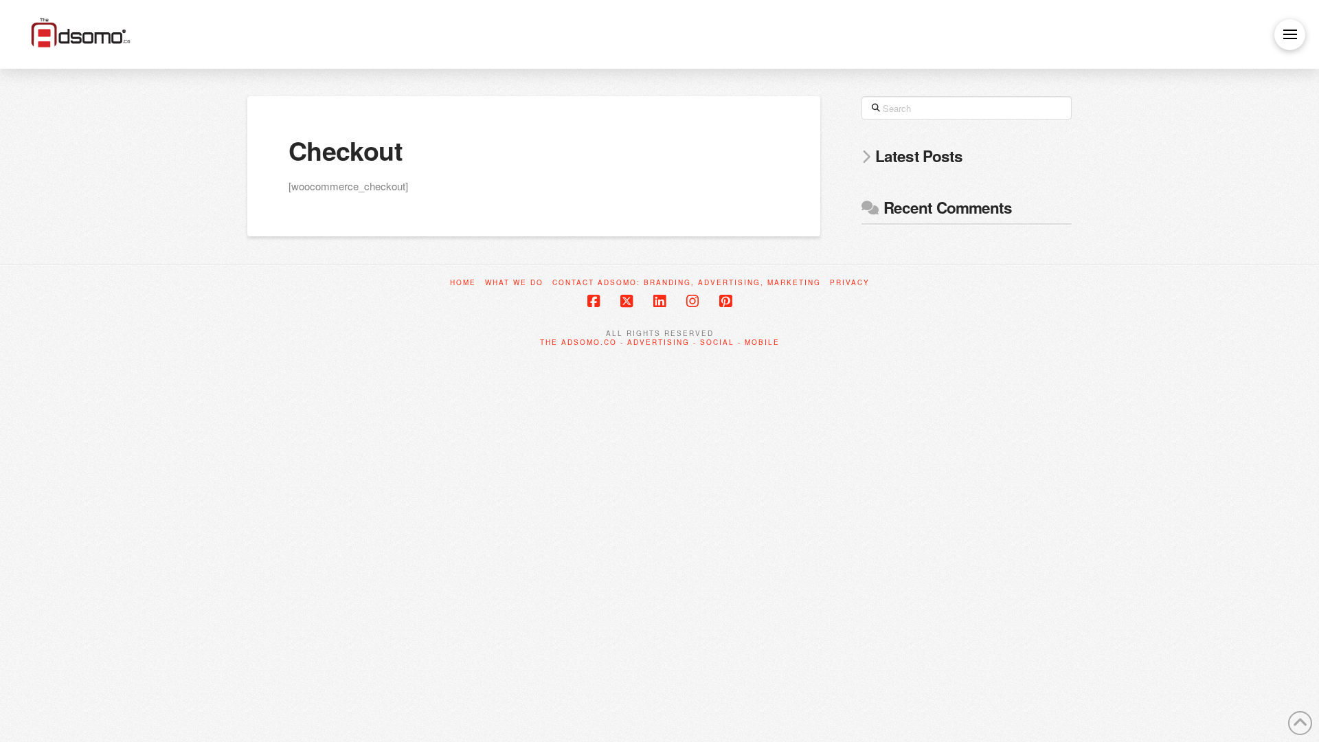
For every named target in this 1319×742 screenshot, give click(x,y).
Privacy (850, 282)
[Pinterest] (725, 301)
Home (463, 282)
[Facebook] (593, 301)
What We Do (514, 282)
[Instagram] (692, 301)
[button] (1289, 34)
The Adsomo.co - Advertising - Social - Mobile (660, 342)
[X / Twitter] (626, 301)
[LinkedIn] (659, 301)
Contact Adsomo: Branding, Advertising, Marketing (686, 282)
